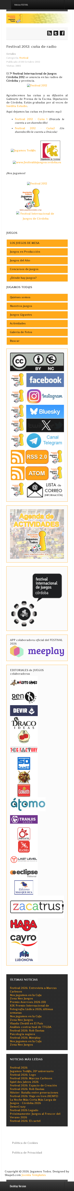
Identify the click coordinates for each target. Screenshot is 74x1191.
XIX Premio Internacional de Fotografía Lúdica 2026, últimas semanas (31, 1009)
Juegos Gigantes (21, 314)
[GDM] (24, 776)
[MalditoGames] (24, 682)
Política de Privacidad (27, 1152)
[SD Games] (24, 763)
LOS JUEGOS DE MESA (24, 243)
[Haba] (24, 924)
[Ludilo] (24, 846)
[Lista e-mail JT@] (37, 489)
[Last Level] (24, 859)
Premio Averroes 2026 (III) (28, 1002)
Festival (23, 57)
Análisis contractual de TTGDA (30, 1027)
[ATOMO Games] (28, 803)
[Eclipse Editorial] (24, 872)
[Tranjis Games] (24, 819)
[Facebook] (37, 379)
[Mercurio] (24, 833)
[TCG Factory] (24, 749)
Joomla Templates (34, 1175)
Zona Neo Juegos (21, 998)
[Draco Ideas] (24, 722)
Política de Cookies (25, 1142)
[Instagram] (37, 396)
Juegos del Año (20, 260)
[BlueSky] (37, 411)
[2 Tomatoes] (24, 736)
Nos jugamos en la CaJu (26, 995)
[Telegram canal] (37, 440)
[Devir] (24, 710)
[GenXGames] (24, 696)
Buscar (15, 340)
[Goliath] (24, 790)
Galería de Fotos (21, 332)
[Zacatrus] (37, 906)
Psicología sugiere (22, 1034)
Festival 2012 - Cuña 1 (31, 119)
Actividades (18, 323)
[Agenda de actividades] (37, 533)
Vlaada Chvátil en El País (26, 1023)
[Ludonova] (24, 954)
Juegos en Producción (25, 251)
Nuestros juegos (21, 306)
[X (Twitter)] (37, 425)
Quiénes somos (20, 297)
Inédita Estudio (16, 106)
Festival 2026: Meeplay (25, 1037)
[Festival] (37, 598)
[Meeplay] (37, 651)
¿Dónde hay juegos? (23, 277)
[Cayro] (24, 939)
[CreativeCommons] (37, 361)
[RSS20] (37, 456)
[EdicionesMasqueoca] (24, 887)
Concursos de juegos (24, 269)
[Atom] (37, 473)
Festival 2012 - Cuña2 (35, 128)
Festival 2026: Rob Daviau (27, 1030)
